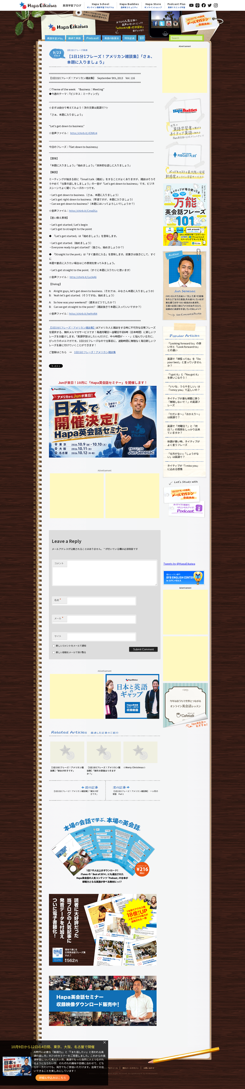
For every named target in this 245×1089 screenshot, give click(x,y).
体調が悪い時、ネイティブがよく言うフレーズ (183, 443)
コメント (59, 563)
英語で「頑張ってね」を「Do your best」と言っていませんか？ (184, 362)
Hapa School (100, 5)
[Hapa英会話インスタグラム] (175, 25)
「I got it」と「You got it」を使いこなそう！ (183, 376)
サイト (57, 636)
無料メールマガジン (130, 1068)
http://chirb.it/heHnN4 (83, 313)
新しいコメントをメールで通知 (71, 645)
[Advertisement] (77, 495)
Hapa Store (153, 5)
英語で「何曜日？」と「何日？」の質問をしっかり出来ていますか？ (183, 429)
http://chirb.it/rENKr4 (83, 133)
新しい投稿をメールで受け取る (71, 652)
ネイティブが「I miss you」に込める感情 (183, 467)
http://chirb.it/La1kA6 (83, 277)
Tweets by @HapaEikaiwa (179, 563)
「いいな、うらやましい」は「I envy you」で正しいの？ (183, 388)
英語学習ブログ (72, 5)
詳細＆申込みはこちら (52, 1077)
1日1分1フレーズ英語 (77, 50)
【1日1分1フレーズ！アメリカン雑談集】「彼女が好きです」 (75, 792)
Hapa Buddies (129, 5)
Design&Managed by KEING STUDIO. (143, 1073)
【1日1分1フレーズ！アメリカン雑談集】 (72, 327)
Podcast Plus (177, 5)
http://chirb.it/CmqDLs (83, 210)
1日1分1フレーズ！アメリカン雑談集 (95, 352)
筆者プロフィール (110, 1068)
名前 (57, 599)
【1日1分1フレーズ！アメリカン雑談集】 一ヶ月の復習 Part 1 (135, 792)
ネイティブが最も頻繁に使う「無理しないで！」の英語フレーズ (183, 401)
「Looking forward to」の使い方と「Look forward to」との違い (184, 346)
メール (58, 617)
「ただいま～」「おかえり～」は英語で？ (184, 415)
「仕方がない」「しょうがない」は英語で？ (183, 455)
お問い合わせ (148, 1068)
